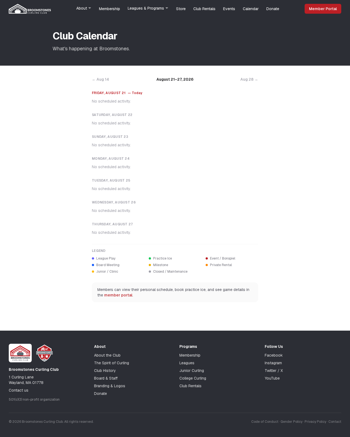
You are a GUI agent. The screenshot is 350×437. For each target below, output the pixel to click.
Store (181, 8)
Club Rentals (204, 8)
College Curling (192, 378)
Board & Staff (106, 378)
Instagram (273, 362)
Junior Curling (191, 370)
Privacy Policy (315, 421)
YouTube (272, 378)
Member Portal (323, 8)
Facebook (274, 355)
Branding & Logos (109, 385)
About (81, 8)
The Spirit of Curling (111, 362)
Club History (105, 370)
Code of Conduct (264, 421)
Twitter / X (274, 370)
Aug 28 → (249, 79)
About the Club (107, 355)
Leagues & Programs (146, 8)
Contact (334, 421)
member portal (118, 295)
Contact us (18, 390)
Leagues (186, 362)
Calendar (251, 8)
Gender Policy (291, 421)
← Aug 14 (100, 79)
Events (229, 8)
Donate (272, 8)
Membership (109, 8)
